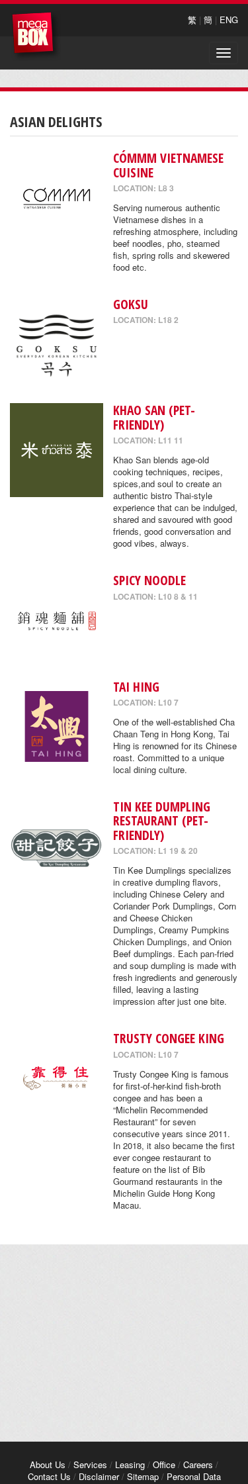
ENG (229, 19)
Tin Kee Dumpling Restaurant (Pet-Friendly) (161, 821)
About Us (47, 1464)
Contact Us (49, 1476)
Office (164, 1464)
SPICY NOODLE (149, 580)
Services (90, 1464)
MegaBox (36, 36)
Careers (198, 1464)
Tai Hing (136, 687)
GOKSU (130, 304)
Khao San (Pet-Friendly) (154, 417)
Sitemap (143, 1476)
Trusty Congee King (168, 1038)
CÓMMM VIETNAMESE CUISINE (168, 165)
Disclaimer (99, 1476)
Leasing (130, 1464)
